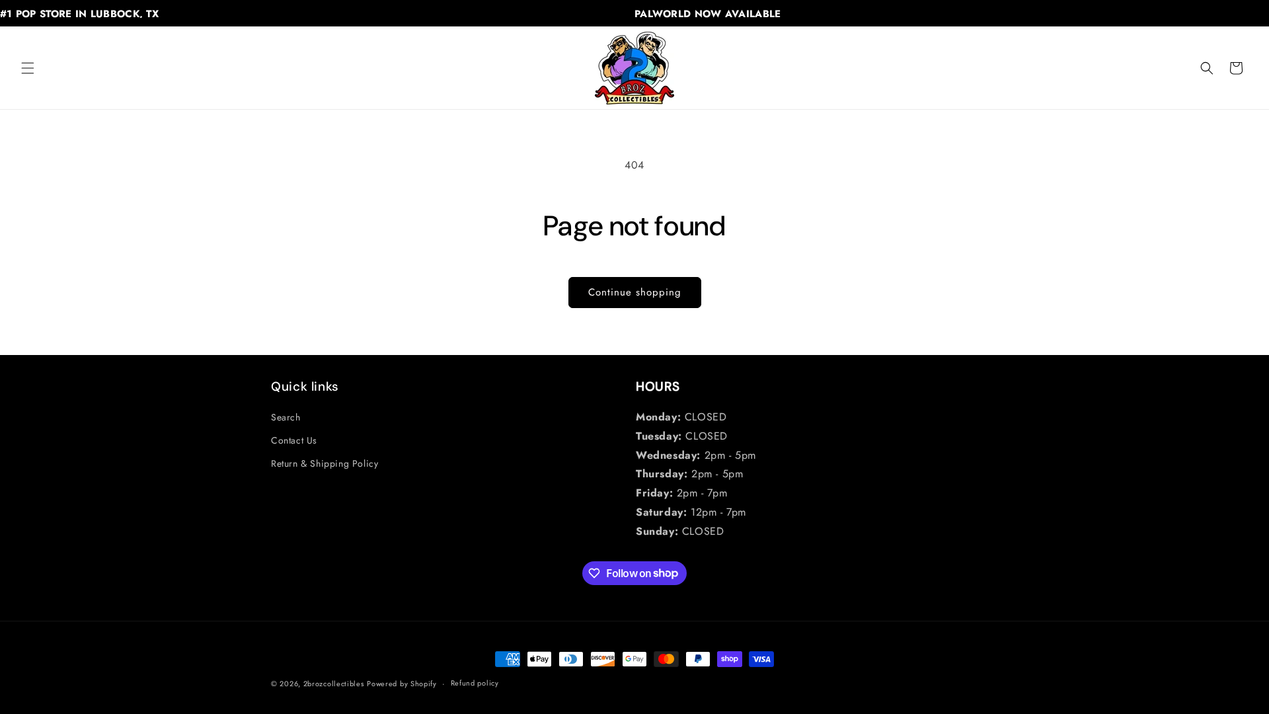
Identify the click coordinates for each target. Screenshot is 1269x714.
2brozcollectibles (333, 683)
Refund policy (475, 683)
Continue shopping (634, 292)
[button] (27, 68)
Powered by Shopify (402, 683)
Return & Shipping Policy (324, 463)
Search (286, 417)
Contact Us (294, 440)
